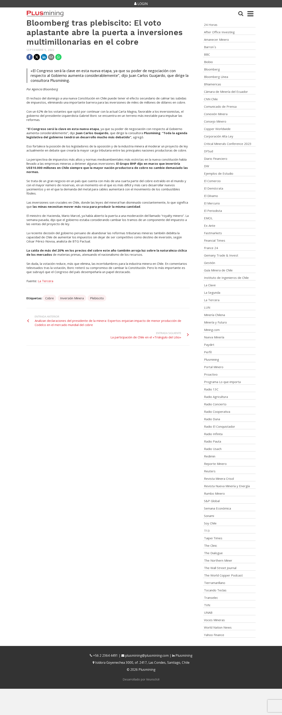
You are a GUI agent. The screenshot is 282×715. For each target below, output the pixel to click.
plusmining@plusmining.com (147, 655)
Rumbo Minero (214, 493)
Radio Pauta (212, 441)
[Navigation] (250, 13)
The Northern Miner (218, 560)
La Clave (210, 285)
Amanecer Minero (216, 39)
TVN (207, 605)
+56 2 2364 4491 (105, 655)
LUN (207, 307)
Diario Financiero (215, 158)
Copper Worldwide (217, 129)
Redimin (209, 456)
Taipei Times (213, 538)
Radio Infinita (213, 434)
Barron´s (210, 47)
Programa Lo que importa (222, 382)
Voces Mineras (214, 620)
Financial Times (214, 240)
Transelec (211, 598)
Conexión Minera (215, 114)
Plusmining (211, 359)
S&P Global (212, 501)
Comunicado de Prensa (220, 106)
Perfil (208, 352)
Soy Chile (210, 523)
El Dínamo (211, 196)
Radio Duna (212, 419)
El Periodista (213, 211)
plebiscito (97, 298)
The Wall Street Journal (220, 568)
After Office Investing (219, 32)
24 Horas (210, 25)
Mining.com (212, 330)
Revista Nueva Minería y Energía (227, 486)
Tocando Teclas (215, 590)
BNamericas (212, 84)
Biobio (208, 62)
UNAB (208, 612)
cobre (49, 298)
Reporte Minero (215, 464)
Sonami (209, 516)
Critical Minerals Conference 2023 (227, 144)
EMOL (208, 218)
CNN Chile (211, 99)
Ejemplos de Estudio (218, 173)
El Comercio (212, 181)
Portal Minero (213, 367)
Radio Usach (213, 449)
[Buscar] (240, 13)
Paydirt (209, 345)
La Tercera (45, 281)
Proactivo (211, 374)
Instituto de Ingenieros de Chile (226, 278)
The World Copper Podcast (223, 575)
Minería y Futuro (215, 322)
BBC (207, 54)
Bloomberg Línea (216, 77)
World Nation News (218, 627)
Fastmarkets (213, 233)
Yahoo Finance (214, 635)
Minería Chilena (214, 315)
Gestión (209, 263)
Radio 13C (211, 389)
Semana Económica (217, 508)
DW (206, 166)
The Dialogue (213, 553)
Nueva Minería (214, 337)
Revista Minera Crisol (219, 478)
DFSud (208, 151)
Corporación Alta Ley (218, 136)
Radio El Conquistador (219, 426)
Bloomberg (212, 69)
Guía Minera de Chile (218, 270)
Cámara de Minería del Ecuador (226, 92)
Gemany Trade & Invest (221, 255)
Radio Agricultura (216, 397)
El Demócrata (213, 188)
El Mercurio (212, 203)
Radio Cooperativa (217, 411)
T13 (207, 531)
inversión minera (72, 298)
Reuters (210, 471)
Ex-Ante (209, 225)
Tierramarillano (214, 583)
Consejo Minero (215, 121)
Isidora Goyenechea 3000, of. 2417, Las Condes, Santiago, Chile (142, 662)
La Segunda (212, 292)
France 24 (211, 248)
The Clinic (210, 545)
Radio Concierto (215, 404)
